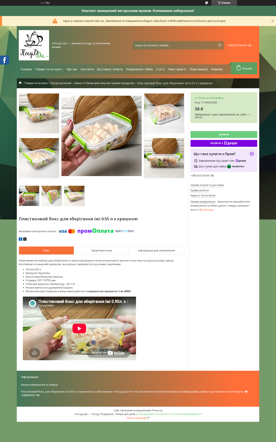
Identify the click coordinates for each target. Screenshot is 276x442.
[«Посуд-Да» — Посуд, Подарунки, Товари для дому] (34, 45)
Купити (224, 134)
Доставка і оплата (110, 69)
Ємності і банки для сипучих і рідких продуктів (104, 83)
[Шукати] (220, 45)
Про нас (71, 69)
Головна (26, 69)
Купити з (217, 143)
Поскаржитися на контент (153, 414)
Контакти (87, 69)
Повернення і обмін (139, 69)
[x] (24, 239)
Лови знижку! (199, 69)
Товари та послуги (48, 69)
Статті (160, 69)
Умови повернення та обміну (39, 384)
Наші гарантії (177, 69)
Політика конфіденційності (186, 414)
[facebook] (20, 239)
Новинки (217, 69)
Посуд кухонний (61, 83)
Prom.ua (157, 410)
